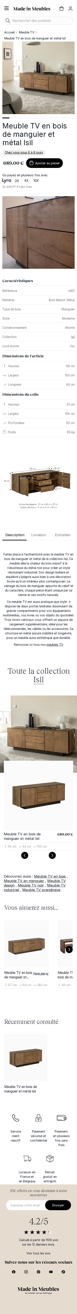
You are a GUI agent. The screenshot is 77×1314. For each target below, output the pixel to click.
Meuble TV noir (31, 885)
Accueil (9, 32)
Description (14, 535)
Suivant (52, 855)
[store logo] (31, 8)
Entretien (62, 535)
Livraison (38, 535)
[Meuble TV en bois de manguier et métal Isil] (25, 1058)
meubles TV (55, 644)
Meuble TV (26, 32)
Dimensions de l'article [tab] (23, 356)
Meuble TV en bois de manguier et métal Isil (22, 836)
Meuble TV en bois (50, 876)
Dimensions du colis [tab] (20, 394)
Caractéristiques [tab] (17, 280)
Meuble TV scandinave (41, 890)
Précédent (24, 855)
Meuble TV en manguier (24, 881)
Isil (73, 337)
